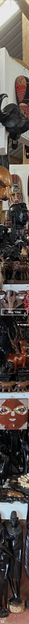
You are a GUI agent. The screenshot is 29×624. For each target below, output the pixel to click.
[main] (14, 312)
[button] (1, 2)
